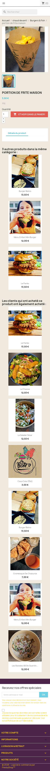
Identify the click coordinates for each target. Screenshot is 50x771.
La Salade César (25, 435)
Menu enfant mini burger (25, 237)
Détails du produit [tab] (17, 133)
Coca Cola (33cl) (25, 481)
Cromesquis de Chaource (25, 573)
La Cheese (25, 389)
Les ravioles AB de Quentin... (25, 665)
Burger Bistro (25, 191)
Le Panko (25, 283)
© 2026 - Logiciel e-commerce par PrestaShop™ (18, 766)
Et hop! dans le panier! (29, 114)
